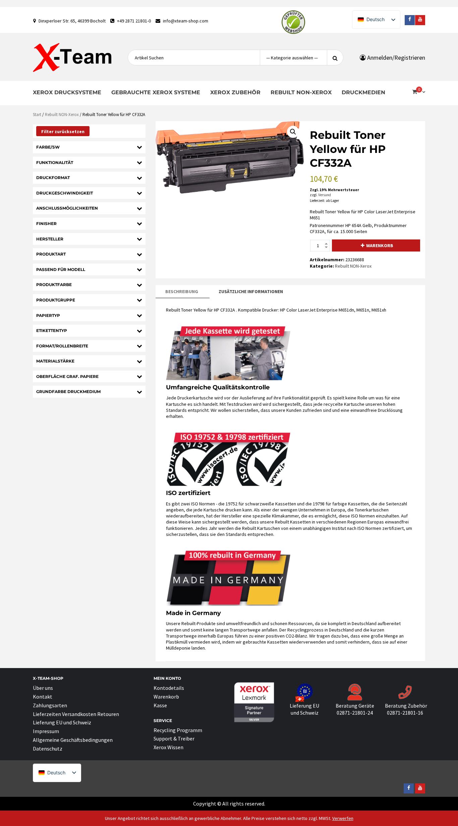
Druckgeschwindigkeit (64, 193)
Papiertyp (48, 315)
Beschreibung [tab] (181, 291)
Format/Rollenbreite (62, 345)
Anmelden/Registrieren (395, 57)
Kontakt (42, 696)
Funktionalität (54, 162)
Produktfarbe (54, 284)
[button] (293, 132)
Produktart (51, 254)
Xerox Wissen (168, 747)
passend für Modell (60, 269)
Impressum (46, 731)
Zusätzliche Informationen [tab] (251, 291)
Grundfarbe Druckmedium (68, 391)
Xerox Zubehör (235, 92)
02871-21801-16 (405, 712)
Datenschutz (47, 748)
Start (37, 114)
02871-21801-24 (355, 712)
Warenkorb (379, 245)
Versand (324, 194)
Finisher (46, 223)
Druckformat (53, 177)
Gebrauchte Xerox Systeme (155, 92)
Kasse (160, 705)
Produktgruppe (55, 299)
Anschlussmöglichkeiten (67, 208)
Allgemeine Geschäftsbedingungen (73, 739)
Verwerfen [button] (342, 818)
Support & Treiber (174, 738)
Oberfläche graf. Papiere (67, 376)
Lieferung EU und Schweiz (62, 722)
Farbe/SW (48, 147)
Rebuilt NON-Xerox (301, 92)
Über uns (43, 687)
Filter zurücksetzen (62, 131)
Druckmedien (363, 92)
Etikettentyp (51, 330)
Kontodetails (169, 687)
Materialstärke (55, 361)
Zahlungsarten (50, 705)
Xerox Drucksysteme (67, 92)
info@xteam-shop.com (185, 21)
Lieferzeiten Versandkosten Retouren (76, 714)
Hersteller (49, 238)
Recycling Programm (178, 730)
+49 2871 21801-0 (134, 21)
